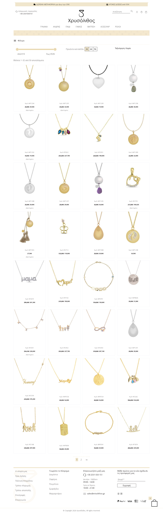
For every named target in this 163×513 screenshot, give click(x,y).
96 (95, 49)
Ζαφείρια (53, 479)
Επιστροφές (20, 495)
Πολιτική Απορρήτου (24, 480)
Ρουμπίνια (53, 484)
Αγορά (63, 307)
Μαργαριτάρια (55, 493)
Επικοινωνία (20, 500)
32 (87, 49)
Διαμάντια (53, 474)
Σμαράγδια (53, 488)
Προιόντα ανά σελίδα (75, 49)
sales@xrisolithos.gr (96, 493)
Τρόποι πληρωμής (23, 485)
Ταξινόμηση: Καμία (123, 48)
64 (91, 49)
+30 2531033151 (26, 14)
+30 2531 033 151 (95, 475)
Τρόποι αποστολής (23, 490)
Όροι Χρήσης (20, 476)
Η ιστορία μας (21, 471)
